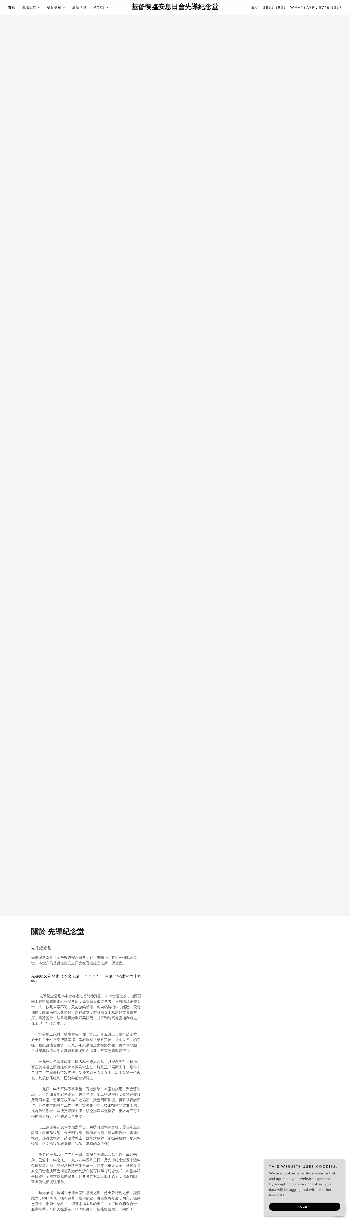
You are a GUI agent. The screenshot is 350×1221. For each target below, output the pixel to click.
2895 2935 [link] (274, 7)
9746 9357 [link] (330, 7)
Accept (304, 1206)
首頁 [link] (11, 7)
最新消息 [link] (79, 7)
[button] (31, 7)
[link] (175, 7)
